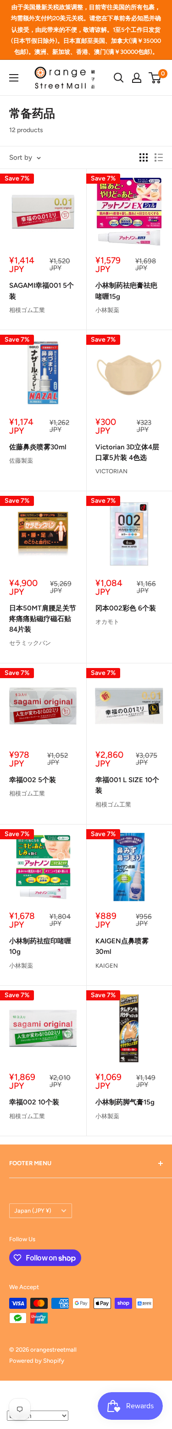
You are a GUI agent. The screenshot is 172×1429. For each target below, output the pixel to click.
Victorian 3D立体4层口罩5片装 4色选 (127, 452)
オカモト (107, 621)
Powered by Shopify (36, 1360)
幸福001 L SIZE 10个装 (127, 785)
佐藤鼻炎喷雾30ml (38, 447)
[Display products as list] (159, 157)
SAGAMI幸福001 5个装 (41, 290)
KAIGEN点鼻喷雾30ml (122, 946)
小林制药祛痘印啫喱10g (40, 946)
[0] (155, 77)
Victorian (111, 471)
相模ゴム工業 (27, 310)
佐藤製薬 (21, 460)
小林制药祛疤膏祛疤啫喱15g (126, 290)
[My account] (136, 78)
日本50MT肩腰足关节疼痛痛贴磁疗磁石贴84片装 (42, 619)
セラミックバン (30, 642)
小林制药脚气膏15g (125, 1102)
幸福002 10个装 (34, 1102)
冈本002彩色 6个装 (125, 608)
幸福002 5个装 (32, 780)
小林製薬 (107, 310)
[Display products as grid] (143, 157)
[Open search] (119, 78)
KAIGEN (106, 965)
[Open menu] (13, 77)
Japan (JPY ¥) (32, 1210)
